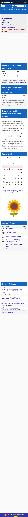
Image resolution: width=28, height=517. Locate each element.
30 (21, 185)
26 (9, 185)
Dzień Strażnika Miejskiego (12, 232)
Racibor (22, 303)
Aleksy (17, 297)
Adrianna (9, 291)
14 (15, 178)
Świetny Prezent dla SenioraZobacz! (16, 515)
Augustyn (13, 297)
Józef (6, 289)
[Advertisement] (14, 49)
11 (7, 178)
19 (9, 181)
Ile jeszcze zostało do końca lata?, (12, 25)
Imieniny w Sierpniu (7, 312)
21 (15, 181)
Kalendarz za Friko (7, 2)
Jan (2, 303)
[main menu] (25, 2)
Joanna (6, 307)
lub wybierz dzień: (14, 164)
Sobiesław (22, 297)
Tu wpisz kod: (20, 134)
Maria (3, 307)
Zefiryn (8, 309)
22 (18, 181)
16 (21, 178)
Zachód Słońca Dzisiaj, (8, 27)
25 (7, 185)
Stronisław (17, 298)
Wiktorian (4, 309)
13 (12, 178)
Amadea (20, 289)
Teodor (3, 289)
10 (4, 178)
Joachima (8, 298)
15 (18, 178)
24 (17, 75)
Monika (17, 291)
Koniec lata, (5, 22)
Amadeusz (4, 291)
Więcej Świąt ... (6, 249)
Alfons (8, 297)
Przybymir (4, 292)
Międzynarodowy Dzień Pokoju (13, 240)
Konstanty (11, 307)
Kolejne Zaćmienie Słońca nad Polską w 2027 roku (13, 30)
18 (7, 181)
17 (4, 181)
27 (12, 185)
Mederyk (13, 303)
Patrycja (13, 298)
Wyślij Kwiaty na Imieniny (19, 82)
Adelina (3, 298)
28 (15, 185)
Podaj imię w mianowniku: (14, 158)
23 (21, 181)
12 (9, 178)
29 (18, 185)
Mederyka (17, 303)
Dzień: (6, 134)
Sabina (5, 303)
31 (4, 188)
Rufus (13, 291)
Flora (9, 303)
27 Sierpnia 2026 (7, 18)
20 (12, 181)
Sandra (20, 307)
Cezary (16, 289)
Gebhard (21, 291)
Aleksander (4, 297)
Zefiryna (12, 309)
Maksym (16, 307)
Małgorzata (11, 289)
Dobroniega (17, 309)
